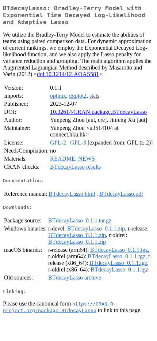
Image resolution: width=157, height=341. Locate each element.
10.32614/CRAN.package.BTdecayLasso (98, 112)
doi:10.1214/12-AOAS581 (68, 74)
